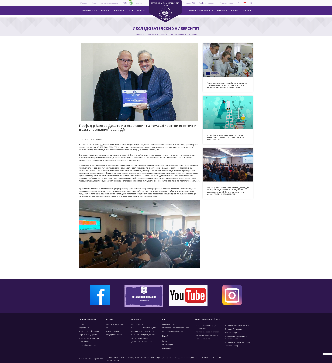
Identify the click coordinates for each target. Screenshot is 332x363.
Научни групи (152, 34)
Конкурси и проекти (178, 34)
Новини (164, 34)
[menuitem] (244, 2)
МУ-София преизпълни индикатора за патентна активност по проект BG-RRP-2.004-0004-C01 (225, 137)
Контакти (193, 34)
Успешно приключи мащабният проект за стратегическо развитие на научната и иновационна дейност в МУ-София (227, 85)
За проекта (139, 34)
